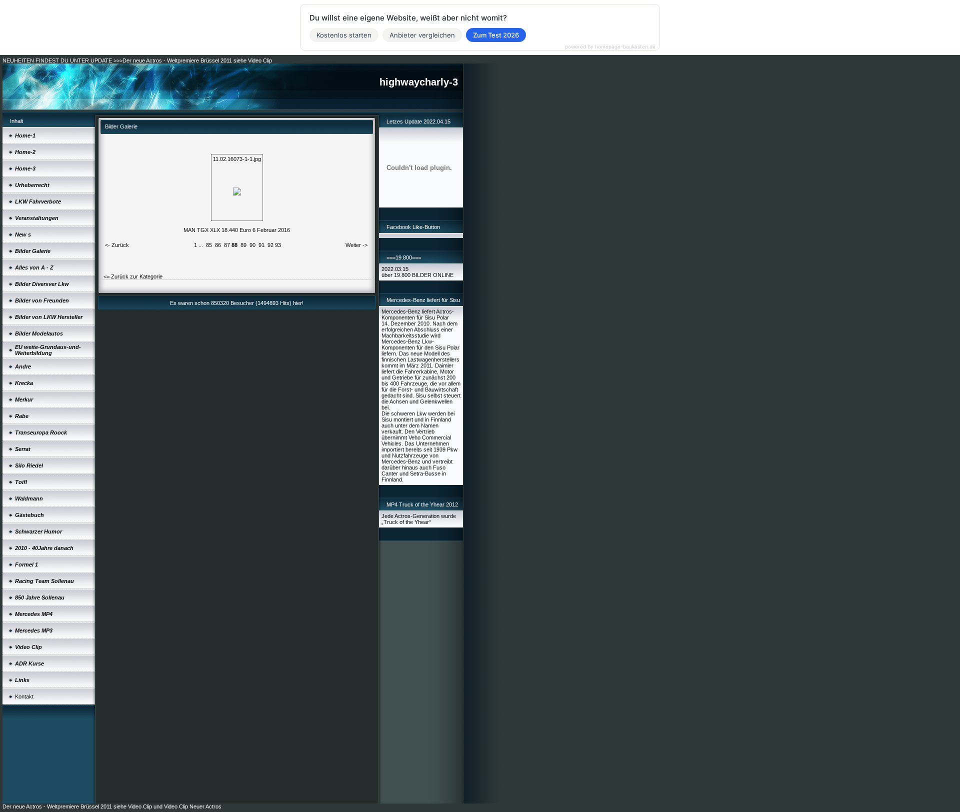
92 (271, 245)
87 (227, 245)
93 (278, 245)
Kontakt (24, 697)
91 (261, 245)
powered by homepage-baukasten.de (610, 46)
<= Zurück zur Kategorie (133, 277)
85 (209, 245)
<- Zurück (117, 245)
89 (243, 245)
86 (218, 245)
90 (253, 245)
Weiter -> (357, 245)
